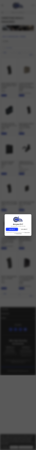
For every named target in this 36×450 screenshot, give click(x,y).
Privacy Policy (19, 233)
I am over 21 (12, 229)
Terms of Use (27, 232)
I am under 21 (24, 229)
